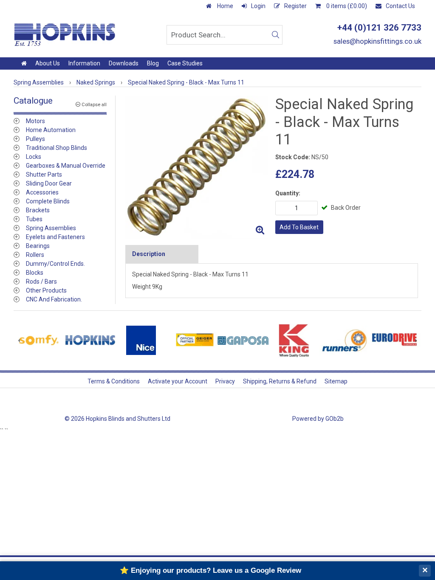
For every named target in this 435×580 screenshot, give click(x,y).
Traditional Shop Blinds (56, 147)
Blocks (34, 272)
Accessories (42, 192)
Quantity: (287, 193)
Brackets (38, 210)
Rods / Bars (41, 281)
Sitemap (336, 381)
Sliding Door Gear (49, 183)
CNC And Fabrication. (54, 299)
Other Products (46, 290)
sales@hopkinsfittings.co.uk (377, 41)
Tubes (34, 219)
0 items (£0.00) (346, 6)
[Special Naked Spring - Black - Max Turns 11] (196, 167)
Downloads (123, 63)
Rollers (35, 254)
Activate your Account (177, 381)
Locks (33, 156)
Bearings (38, 245)
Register (295, 6)
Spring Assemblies (51, 228)
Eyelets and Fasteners (55, 237)
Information (84, 63)
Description (148, 254)
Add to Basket (299, 227)
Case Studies (185, 63)
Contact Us (400, 6)
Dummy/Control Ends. (55, 263)
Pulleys (35, 138)
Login (258, 6)
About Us (47, 63)
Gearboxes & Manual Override (65, 165)
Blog (153, 63)
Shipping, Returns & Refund (279, 381)
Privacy (225, 381)
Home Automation (51, 130)
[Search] (275, 35)
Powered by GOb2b (318, 418)
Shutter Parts (44, 174)
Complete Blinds (48, 201)
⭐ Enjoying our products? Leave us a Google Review (210, 570)
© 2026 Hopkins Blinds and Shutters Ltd (117, 418)
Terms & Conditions (114, 381)
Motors (35, 121)
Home (224, 6)
